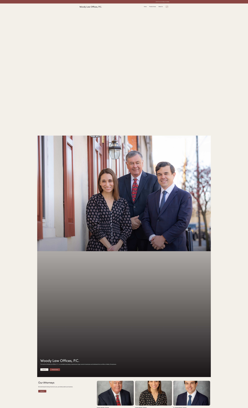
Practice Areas (152, 6)
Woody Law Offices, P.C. (90, 6)
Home (145, 6)
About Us (160, 6)
